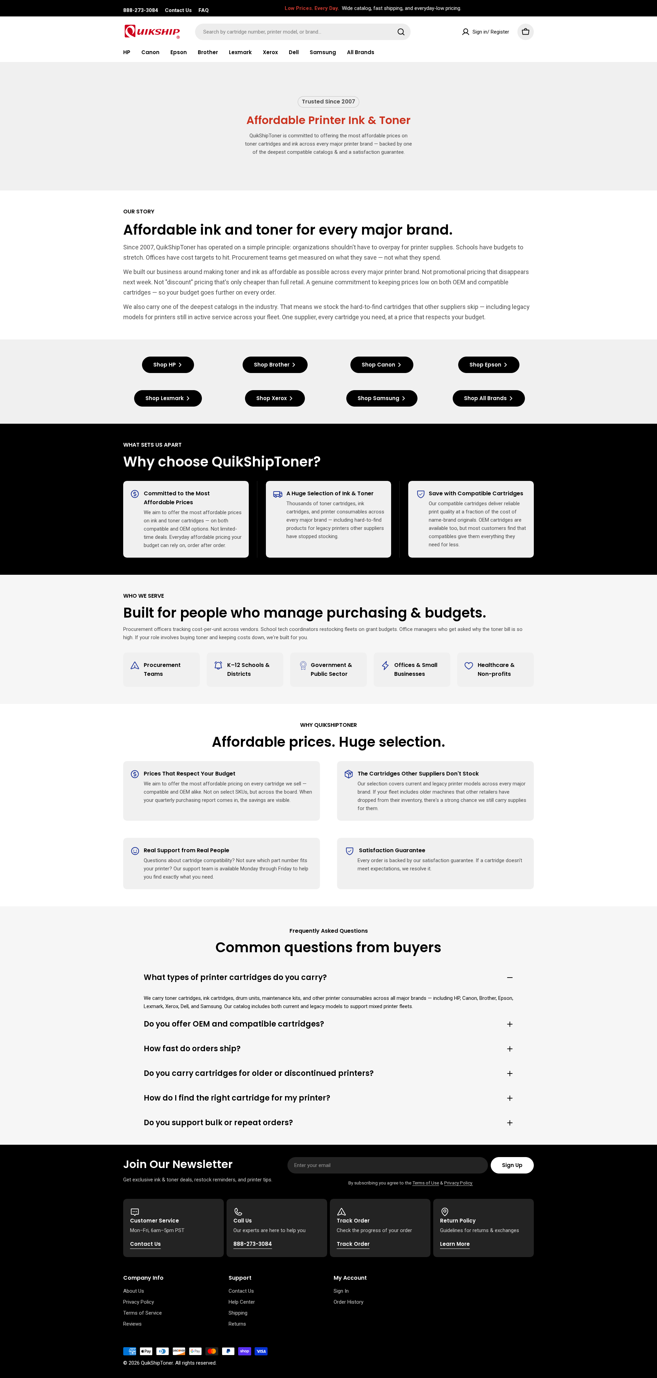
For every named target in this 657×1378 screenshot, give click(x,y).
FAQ (203, 10)
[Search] (401, 32)
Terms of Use (425, 1182)
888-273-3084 (140, 10)
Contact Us (178, 10)
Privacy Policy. (458, 1182)
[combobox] (303, 32)
